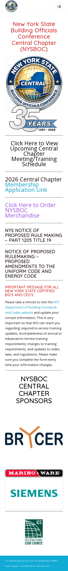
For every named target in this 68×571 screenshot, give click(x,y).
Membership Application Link (26, 187)
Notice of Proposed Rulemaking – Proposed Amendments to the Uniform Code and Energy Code (30, 264)
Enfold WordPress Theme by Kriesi (34, 566)
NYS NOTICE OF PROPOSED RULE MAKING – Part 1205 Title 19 (33, 235)
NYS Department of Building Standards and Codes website (32, 307)
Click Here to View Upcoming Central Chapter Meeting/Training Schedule (34, 153)
